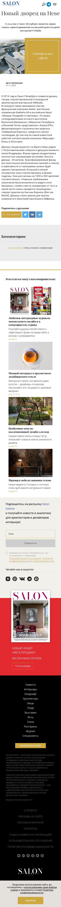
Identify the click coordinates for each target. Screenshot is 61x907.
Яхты (31, 717)
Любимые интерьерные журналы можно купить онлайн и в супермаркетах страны (29, 321)
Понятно (30, 900)
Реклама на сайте (30, 816)
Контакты (30, 828)
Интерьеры (30, 689)
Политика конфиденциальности (30, 846)
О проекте (30, 810)
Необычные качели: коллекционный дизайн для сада (29, 430)
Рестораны (30, 726)
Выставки (30, 712)
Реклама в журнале (30, 822)
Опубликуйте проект (30, 745)
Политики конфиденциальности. (36, 891)
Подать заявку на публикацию (30, 834)
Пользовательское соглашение (30, 840)
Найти (43, 4)
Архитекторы (30, 698)
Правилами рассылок (43, 561)
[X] (25, 214)
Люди (30, 707)
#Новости (13, 339)
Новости (31, 684)
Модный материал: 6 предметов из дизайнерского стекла (30, 375)
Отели (30, 721)
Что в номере (23, 665)
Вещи (30, 703)
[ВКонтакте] (32, 214)
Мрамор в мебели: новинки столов (30, 480)
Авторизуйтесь (15, 248)
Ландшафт (30, 694)
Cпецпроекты (30, 735)
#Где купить (14, 394)
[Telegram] (39, 214)
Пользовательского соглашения (25, 558)
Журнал (30, 731)
